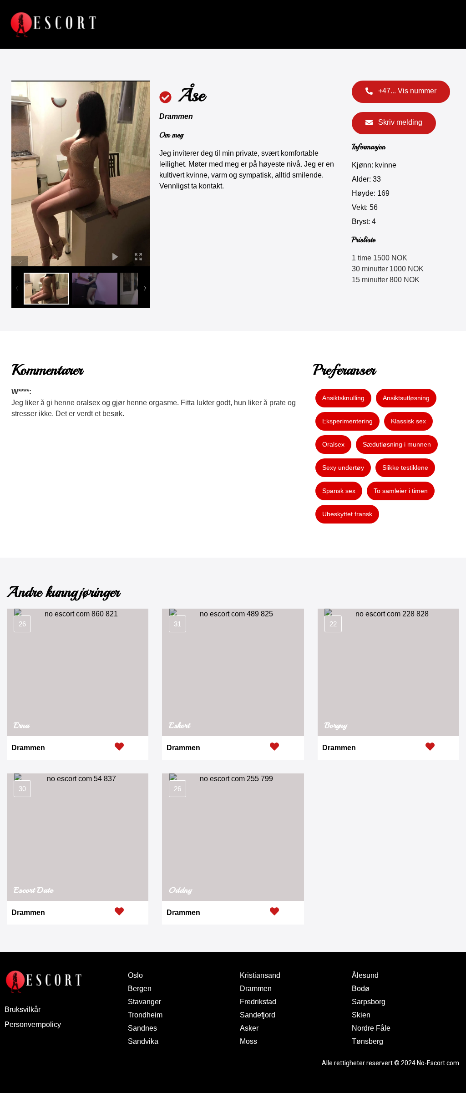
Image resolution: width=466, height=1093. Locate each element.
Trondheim (145, 1015)
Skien (361, 1015)
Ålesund (365, 975)
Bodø (361, 988)
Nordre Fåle (371, 1028)
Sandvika (143, 1041)
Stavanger (144, 1002)
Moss (248, 1041)
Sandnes (142, 1028)
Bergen (140, 988)
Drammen (176, 116)
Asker (249, 1028)
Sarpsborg (368, 1002)
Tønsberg (367, 1041)
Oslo (135, 975)
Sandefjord (257, 1015)
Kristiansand (260, 975)
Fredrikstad (258, 1002)
